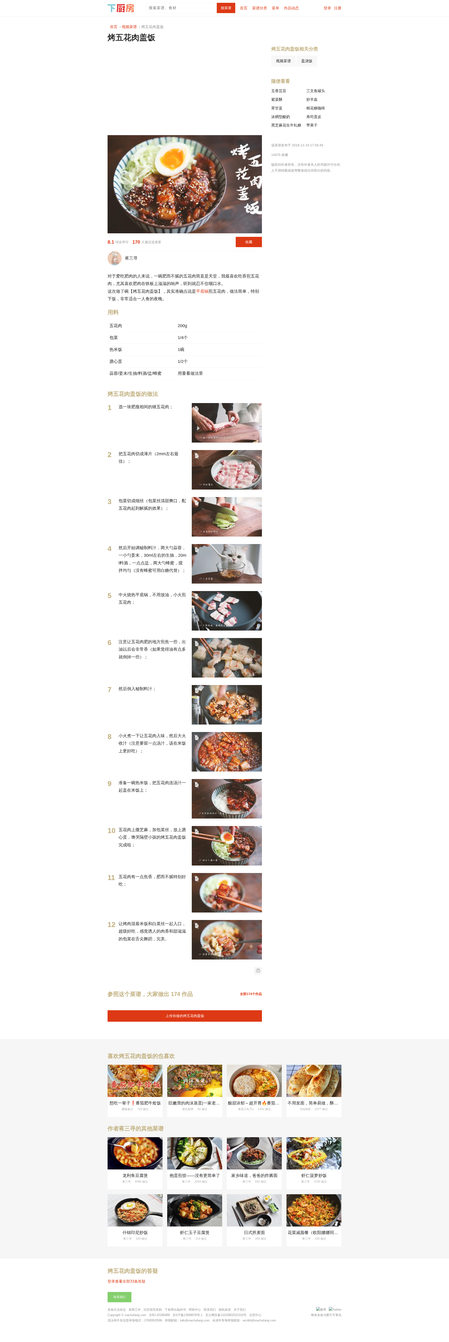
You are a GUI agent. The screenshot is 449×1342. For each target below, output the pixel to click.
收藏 (248, 242)
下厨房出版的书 (175, 1309)
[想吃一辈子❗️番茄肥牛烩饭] (135, 1081)
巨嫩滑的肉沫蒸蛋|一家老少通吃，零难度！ (209, 1103)
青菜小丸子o (246, 1109)
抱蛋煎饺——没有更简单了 (195, 1175)
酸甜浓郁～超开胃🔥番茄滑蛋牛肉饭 (262, 1103)
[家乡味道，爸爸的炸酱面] (254, 1153)
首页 (243, 8)
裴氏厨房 (187, 1109)
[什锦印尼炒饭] (135, 1210)
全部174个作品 (251, 994)
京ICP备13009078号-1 (188, 1315)
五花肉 (115, 325)
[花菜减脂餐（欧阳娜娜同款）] (313, 1210)
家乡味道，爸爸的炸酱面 (254, 1175)
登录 (327, 8)
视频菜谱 (283, 61)
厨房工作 (135, 1309)
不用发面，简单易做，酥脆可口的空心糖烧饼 (330, 1103)
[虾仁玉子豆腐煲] (194, 1210)
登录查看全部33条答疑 (126, 1281)
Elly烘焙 (305, 1109)
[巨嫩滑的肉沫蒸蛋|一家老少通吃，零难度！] (194, 1081)
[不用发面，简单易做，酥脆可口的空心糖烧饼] (313, 1081)
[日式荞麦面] (254, 1210)
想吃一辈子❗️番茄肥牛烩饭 (135, 1103)
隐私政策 (225, 1309)
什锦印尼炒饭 (135, 1232)
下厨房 (122, 8)
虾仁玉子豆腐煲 (195, 1232)
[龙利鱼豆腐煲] (135, 1153)
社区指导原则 (153, 1309)
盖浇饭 (306, 61)
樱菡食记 (127, 1109)
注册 (337, 8)
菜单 (275, 8)
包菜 (113, 337)
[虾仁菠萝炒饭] (313, 1153)
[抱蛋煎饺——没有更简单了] (194, 1153)
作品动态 (291, 8)
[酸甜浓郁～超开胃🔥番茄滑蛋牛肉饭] (254, 1081)
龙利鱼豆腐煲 (135, 1175)
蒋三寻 (130, 258)
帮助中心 (195, 1309)
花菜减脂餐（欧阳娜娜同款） (315, 1232)
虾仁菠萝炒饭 (314, 1175)
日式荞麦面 (254, 1232)
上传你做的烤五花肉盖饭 (185, 1016)
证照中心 (255, 1315)
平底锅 (202, 291)
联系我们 (119, 1297)
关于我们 (240, 1309)
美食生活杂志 (117, 1309)
